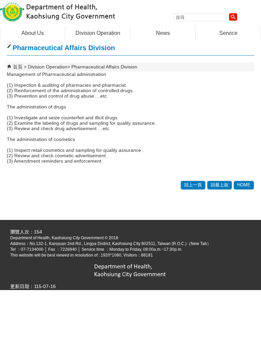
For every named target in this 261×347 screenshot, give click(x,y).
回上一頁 (193, 184)
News (163, 33)
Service (228, 33)
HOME (243, 184)
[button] (233, 17)
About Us (32, 33)
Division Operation (97, 33)
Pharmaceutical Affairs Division (104, 66)
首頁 (17, 66)
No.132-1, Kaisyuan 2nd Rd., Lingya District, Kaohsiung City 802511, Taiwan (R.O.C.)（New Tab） (120, 243)
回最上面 (219, 184)
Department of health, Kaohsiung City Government (57, 11)
